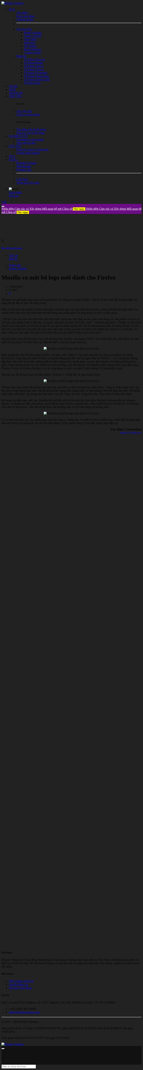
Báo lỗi (13, 258)
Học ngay (79, 209)
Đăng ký (14, 195)
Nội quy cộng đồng (20, 987)
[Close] (2, 206)
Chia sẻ (13, 255)
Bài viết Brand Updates (11, 248)
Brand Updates (18, 268)
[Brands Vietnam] (12, 3)
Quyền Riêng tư (18, 984)
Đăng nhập (15, 192)
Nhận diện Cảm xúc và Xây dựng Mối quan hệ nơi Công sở (42, 208)
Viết (3, 202)
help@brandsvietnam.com (24, 1012)
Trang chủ (15, 265)
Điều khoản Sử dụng (21, 981)
